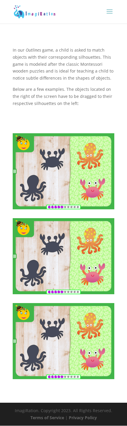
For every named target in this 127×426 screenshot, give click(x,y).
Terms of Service (47, 417)
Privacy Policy (83, 417)
